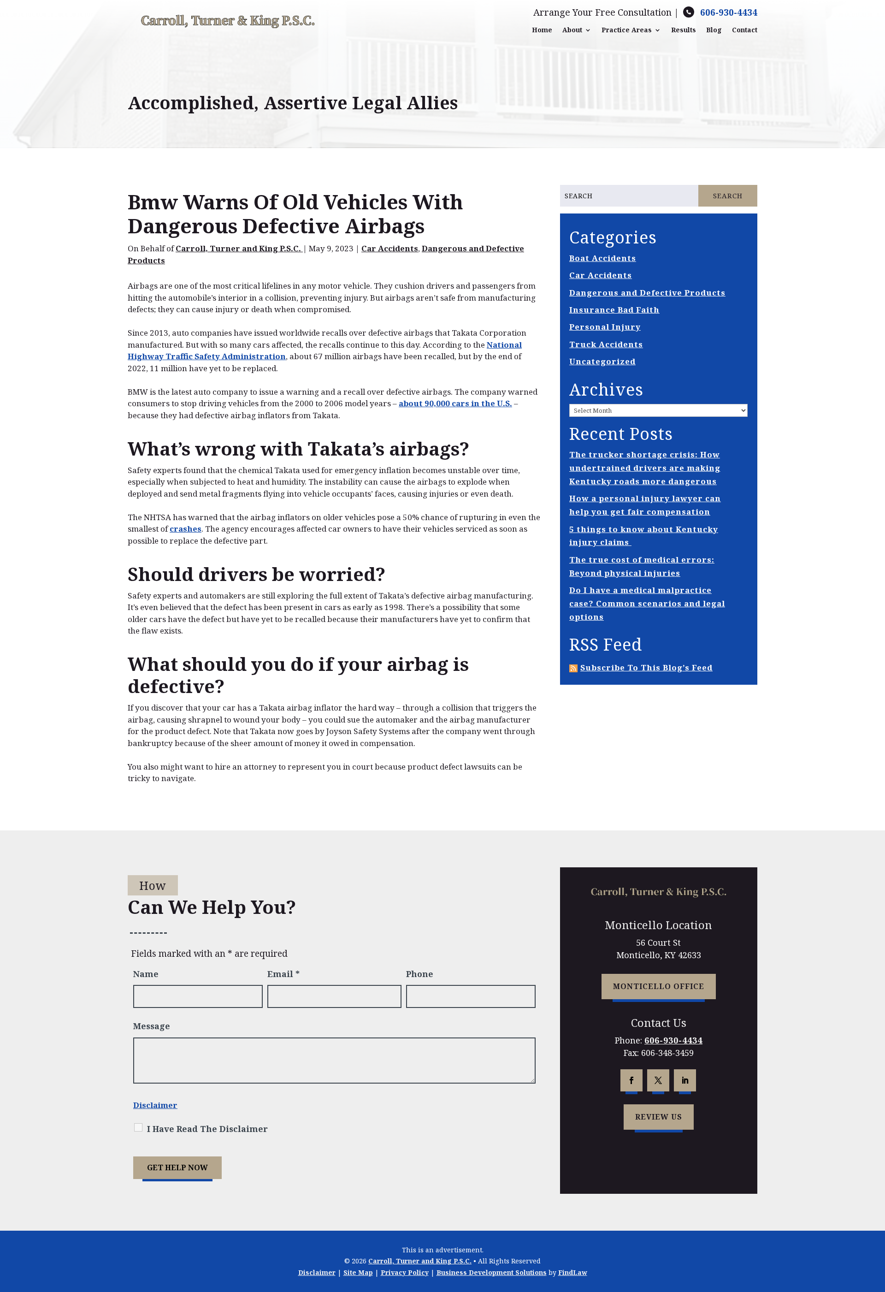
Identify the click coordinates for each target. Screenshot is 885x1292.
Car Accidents (389, 248)
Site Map (358, 1272)
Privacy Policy (405, 1272)
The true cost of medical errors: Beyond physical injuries (641, 566)
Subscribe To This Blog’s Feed (646, 667)
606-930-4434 (728, 12)
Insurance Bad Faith (614, 309)
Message (151, 1025)
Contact (744, 30)
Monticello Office (658, 986)
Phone (419, 973)
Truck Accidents (606, 344)
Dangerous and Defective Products (647, 292)
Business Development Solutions (492, 1272)
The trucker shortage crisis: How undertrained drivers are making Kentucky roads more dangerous (644, 467)
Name (146, 973)
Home (542, 30)
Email (283, 973)
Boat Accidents (602, 258)
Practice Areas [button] (627, 30)
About (572, 30)
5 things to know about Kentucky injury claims (643, 536)
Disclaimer (155, 1105)
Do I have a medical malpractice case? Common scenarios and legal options (647, 603)
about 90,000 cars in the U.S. (455, 403)
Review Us (658, 1117)
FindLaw (572, 1272)
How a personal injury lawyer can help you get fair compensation (645, 505)
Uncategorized (602, 361)
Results (683, 30)
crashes (185, 528)
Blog (714, 30)
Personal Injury (605, 326)
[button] (876, 1225)
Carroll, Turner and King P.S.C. (239, 248)
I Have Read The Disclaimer (207, 1128)
